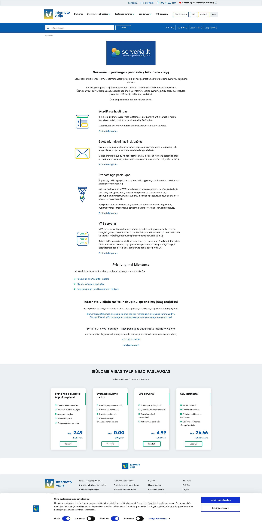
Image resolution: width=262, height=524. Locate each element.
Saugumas (144, 14)
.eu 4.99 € (182, 28)
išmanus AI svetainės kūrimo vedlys (156, 314)
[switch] (91, 518)
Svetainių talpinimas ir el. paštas (92, 485)
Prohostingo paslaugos (89, 490)
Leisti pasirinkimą (220, 508)
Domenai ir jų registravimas (90, 481)
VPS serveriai (162, 14)
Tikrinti (123, 28)
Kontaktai (132, 3)
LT (213, 15)
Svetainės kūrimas (123, 14)
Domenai (78, 14)
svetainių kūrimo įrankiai (123, 314)
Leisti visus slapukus (221, 500)
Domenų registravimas (98, 314)
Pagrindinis (49, 36)
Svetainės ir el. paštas (97, 14)
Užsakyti (68, 444)
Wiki (193, 15)
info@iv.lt (149, 3)
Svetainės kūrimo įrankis (124, 481)
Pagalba (151, 481)
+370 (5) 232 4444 (168, 3)
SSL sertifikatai (97, 317)
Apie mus (187, 481)
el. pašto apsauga (130, 317)
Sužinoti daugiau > (108, 131)
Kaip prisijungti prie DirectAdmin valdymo (98, 289)
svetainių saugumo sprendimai (156, 317)
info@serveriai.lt (131, 345)
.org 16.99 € (211, 28)
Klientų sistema (181, 15)
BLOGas (186, 485)
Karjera (186, 490)
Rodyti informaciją (158, 518)
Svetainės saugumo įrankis (125, 490)
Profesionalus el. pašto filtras (126, 485)
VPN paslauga (113, 317)
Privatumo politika (156, 490)
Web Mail (203, 15)
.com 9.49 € (196, 28)
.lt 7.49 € (169, 28)
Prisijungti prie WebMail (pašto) (93, 279)
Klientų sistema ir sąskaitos (90, 284)
